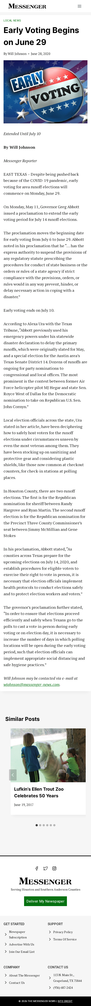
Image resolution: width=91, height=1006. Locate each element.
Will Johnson (17, 54)
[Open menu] (79, 6)
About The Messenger (24, 975)
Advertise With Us (21, 944)
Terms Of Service (65, 939)
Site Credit (65, 1001)
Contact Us (17, 983)
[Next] (78, 775)
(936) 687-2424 (63, 987)
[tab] (37, 825)
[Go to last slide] (13, 775)
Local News (12, 20)
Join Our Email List (22, 952)
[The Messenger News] (27, 6)
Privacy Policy (63, 932)
